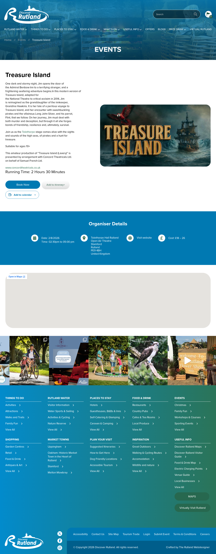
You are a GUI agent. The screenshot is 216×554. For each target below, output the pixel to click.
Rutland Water (14, 29)
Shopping (12, 440)
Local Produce (140, 423)
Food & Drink (88, 29)
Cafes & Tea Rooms (143, 417)
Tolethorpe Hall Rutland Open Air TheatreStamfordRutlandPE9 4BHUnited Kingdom (105, 245)
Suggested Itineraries (102, 447)
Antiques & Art (13, 465)
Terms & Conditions (184, 534)
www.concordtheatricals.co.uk (22, 168)
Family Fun (11, 423)
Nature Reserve (57, 423)
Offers (149, 29)
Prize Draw (176, 29)
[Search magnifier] (195, 14)
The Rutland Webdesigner (194, 547)
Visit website (144, 237)
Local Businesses (185, 481)
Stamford (53, 466)
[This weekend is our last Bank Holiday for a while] (29, 360)
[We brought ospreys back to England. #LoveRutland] (148, 360)
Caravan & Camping (101, 423)
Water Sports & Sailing (61, 411)
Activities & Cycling (59, 417)
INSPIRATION (140, 440)
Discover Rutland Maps (188, 447)
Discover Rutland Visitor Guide (189, 455)
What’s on (110, 29)
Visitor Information (58, 405)
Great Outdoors (141, 447)
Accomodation (140, 459)
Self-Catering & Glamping (105, 417)
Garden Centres (14, 447)
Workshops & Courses (188, 417)
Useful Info (131, 29)
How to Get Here (100, 453)
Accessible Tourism (101, 465)
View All (10, 430)
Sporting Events (184, 423)
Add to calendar (23, 195)
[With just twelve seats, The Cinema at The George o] (69, 360)
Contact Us (98, 534)
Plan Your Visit (101, 440)
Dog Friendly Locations (103, 459)
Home (8, 40)
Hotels (94, 405)
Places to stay (64, 29)
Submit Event (162, 534)
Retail (8, 453)
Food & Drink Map (185, 463)
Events (22, 40)
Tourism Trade (131, 534)
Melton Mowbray (58, 473)
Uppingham (55, 447)
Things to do (39, 29)
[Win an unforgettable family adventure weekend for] (108, 360)
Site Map (113, 534)
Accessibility (80, 534)
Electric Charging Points (189, 469)
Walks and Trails (14, 417)
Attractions (11, 411)
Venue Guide (182, 475)
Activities (10, 405)
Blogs (162, 29)
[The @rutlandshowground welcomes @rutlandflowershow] (187, 360)
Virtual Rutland (201, 29)
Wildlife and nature (143, 465)
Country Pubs (140, 411)
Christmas (180, 405)
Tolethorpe (28, 132)
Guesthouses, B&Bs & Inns (105, 411)
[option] (29, 360)
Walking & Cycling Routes (147, 453)
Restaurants (139, 405)
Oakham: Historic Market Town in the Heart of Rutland (62, 456)
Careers (205, 534)
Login (146, 534)
